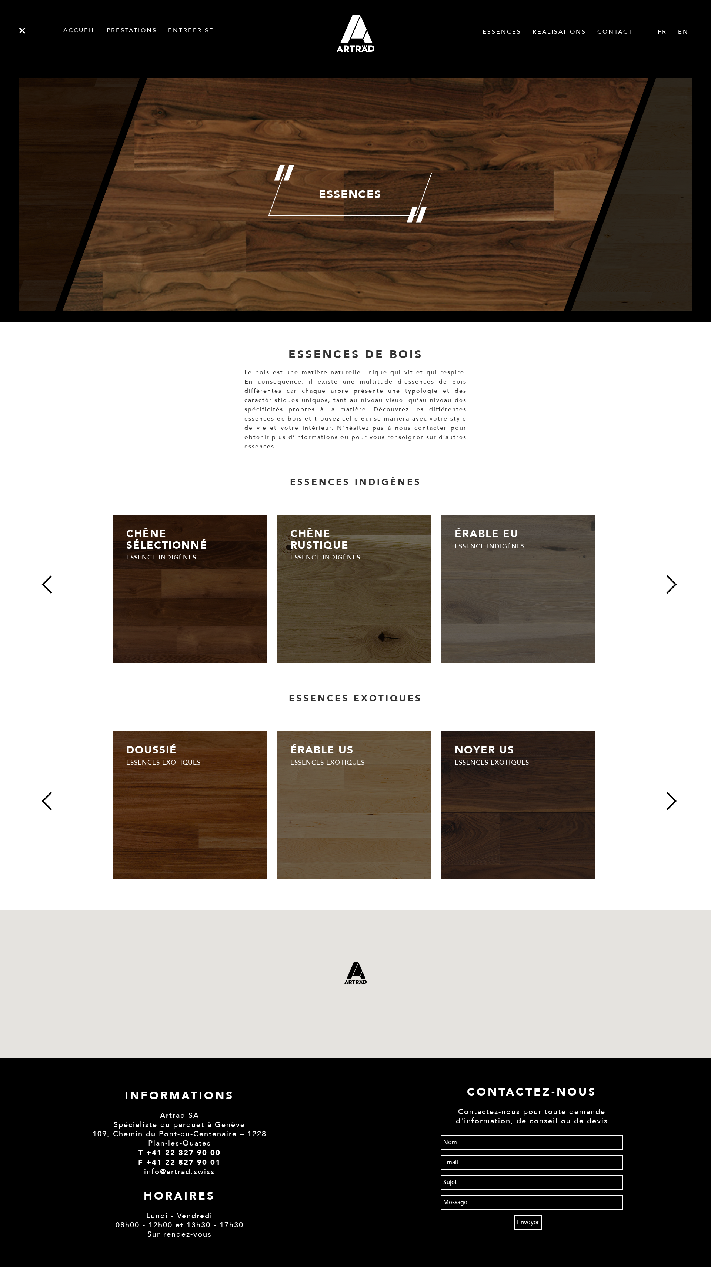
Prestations (132, 30)
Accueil (79, 30)
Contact (615, 32)
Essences (502, 32)
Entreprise (191, 30)
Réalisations (559, 32)
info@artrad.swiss (179, 1171)
